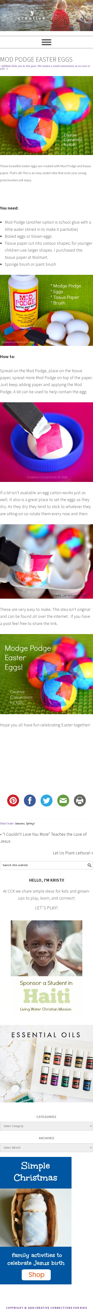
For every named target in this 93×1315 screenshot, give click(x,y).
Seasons (20, 823)
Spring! (30, 823)
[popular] (46, 15)
